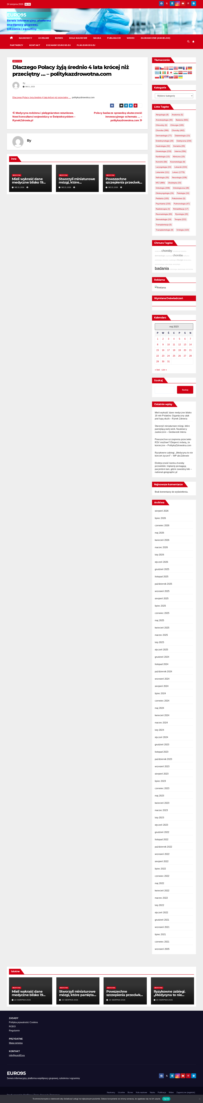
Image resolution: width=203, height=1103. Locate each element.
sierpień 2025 (162, 598)
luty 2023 (159, 817)
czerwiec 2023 (162, 788)
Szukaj (158, 380)
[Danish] (166, 68)
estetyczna (184, 141)
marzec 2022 (161, 898)
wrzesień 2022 (162, 854)
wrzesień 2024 (162, 679)
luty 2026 (159, 554)
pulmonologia (182, 204)
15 (157, 350)
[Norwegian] (190, 72)
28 (190, 356)
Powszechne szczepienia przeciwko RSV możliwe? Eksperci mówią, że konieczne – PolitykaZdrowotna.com (173, 442)
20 (185, 350)
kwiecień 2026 (162, 540)
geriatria (179, 146)
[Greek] (157, 72)
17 (168, 350)
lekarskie (162, 172)
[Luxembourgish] (185, 72)
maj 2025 (159, 620)
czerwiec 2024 (162, 701)
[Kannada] (176, 72)
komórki (161, 162)
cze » (164, 370)
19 (179, 350)
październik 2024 (163, 671)
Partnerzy (16, 45)
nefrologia (162, 177)
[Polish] (157, 77)
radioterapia (163, 209)
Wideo (131, 38)
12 (179, 344)
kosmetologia (177, 162)
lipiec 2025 (160, 606)
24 (168, 356)
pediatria (162, 198)
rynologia (181, 214)
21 (190, 350)
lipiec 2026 (160, 518)
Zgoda (166, 1099)
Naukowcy (25, 38)
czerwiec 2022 (162, 876)
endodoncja (176, 251)
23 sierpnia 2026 (22, 1000)
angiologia (169, 256)
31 (168, 361)
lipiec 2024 (160, 693)
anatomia (177, 115)
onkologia (163, 188)
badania (182, 120)
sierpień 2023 (162, 774)
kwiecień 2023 (162, 803)
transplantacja (164, 224)
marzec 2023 (161, 810)
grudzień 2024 (162, 657)
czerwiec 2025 (162, 613)
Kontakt (34, 45)
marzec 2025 (161, 635)
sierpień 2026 (162, 511)
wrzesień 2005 (162, 949)
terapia (180, 219)
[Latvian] (180, 72)
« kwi (157, 370)
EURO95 (16, 15)
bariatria (183, 251)
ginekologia (163, 151)
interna (180, 151)
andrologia (158, 260)
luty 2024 (159, 730)
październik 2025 (163, 584)
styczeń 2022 (161, 912)
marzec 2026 (161, 547)
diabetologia (182, 135)
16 (163, 350)
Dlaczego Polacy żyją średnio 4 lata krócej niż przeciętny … (41, 97)
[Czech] (162, 68)
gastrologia (163, 146)
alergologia (162, 115)
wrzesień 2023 (162, 766)
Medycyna (17, 61)
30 (163, 361)
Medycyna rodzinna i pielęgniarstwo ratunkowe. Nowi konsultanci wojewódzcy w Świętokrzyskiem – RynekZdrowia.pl (44, 116)
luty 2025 (159, 642)
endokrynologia (164, 141)
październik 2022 (163, 847)
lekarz (178, 172)
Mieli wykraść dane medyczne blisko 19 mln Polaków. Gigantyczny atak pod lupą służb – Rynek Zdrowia (173, 415)
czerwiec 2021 (162, 942)
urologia (182, 230)
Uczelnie (43, 38)
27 (185, 356)
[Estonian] (180, 68)
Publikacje (114, 38)
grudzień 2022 (162, 832)
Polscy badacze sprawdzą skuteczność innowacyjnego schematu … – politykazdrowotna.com (118, 116)
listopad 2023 (161, 752)
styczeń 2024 (161, 737)
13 (185, 344)
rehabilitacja (180, 209)
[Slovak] (171, 77)
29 (157, 361)
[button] (188, 41)
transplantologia (164, 230)
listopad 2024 (161, 664)
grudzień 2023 (162, 744)
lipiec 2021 (160, 934)
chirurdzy (161, 125)
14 (190, 344)
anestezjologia (164, 120)
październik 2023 (163, 759)
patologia (183, 193)
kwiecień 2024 (162, 715)
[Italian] (166, 72)
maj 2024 (159, 708)
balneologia (168, 264)
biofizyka (186, 256)
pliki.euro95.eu (86, 45)
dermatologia (164, 135)
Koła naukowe (78, 38)
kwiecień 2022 (162, 890)
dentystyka (187, 260)
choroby (178, 130)
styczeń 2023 (161, 825)
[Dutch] (171, 68)
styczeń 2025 (161, 649)
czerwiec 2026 (162, 525)
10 (168, 344)
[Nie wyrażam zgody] (199, 1098)
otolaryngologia (165, 193)
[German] (190, 68)
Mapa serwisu (16, 1043)
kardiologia (163, 156)
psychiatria (163, 204)
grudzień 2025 (162, 569)
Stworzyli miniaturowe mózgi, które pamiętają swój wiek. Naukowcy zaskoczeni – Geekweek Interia (172, 429)
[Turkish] (176, 77)
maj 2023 (159, 795)
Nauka (97, 38)
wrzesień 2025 (162, 591)
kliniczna (179, 156)
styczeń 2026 (161, 562)
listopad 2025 (161, 576)
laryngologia (163, 167)
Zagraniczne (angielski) (155, 38)
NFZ (160, 183)
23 (163, 356)
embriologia (173, 269)
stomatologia (163, 219)
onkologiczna (181, 188)
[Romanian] (162, 77)
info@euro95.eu (17, 1055)
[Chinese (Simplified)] (157, 68)
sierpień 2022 (162, 861)
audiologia (172, 260)
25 (174, 356)
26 (179, 356)
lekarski (180, 167)
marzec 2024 (161, 722)
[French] (185, 68)
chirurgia (177, 125)
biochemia (189, 269)
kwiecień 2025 (162, 628)
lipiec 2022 (160, 869)
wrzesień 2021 (162, 927)
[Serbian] (166, 77)
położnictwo (178, 198)
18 (174, 350)
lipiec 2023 (160, 781)
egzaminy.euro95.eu (58, 45)
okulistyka (174, 183)
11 (174, 344)
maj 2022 (159, 883)
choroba (162, 130)
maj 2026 (159, 533)
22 (157, 356)
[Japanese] (171, 72)
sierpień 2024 (162, 686)
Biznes (59, 38)
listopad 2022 (161, 839)
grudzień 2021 (162, 920)
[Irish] (162, 72)
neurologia (179, 177)
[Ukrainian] (180, 77)
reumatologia (164, 214)
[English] (176, 68)
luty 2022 (159, 905)
